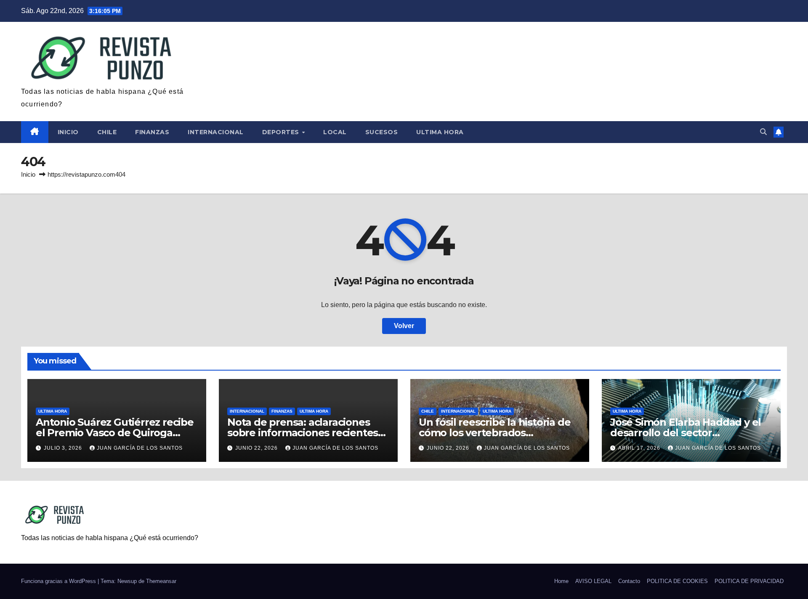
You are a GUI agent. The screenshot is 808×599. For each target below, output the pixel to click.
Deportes (281, 132)
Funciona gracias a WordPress (59, 581)
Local (335, 132)
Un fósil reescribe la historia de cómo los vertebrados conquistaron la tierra (494, 432)
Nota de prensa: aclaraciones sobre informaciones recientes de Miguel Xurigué (302, 432)
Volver (404, 325)
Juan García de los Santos (140, 448)
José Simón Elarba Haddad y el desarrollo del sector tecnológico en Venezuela (685, 432)
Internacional (216, 132)
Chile (107, 132)
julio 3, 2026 (64, 448)
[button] (763, 131)
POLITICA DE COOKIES (677, 581)
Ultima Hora (440, 132)
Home (561, 581)
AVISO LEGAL (593, 581)
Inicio (68, 132)
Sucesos (381, 132)
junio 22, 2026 (257, 448)
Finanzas (152, 132)
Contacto (629, 581)
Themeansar (161, 581)
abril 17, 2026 (640, 448)
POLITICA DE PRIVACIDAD (749, 581)
